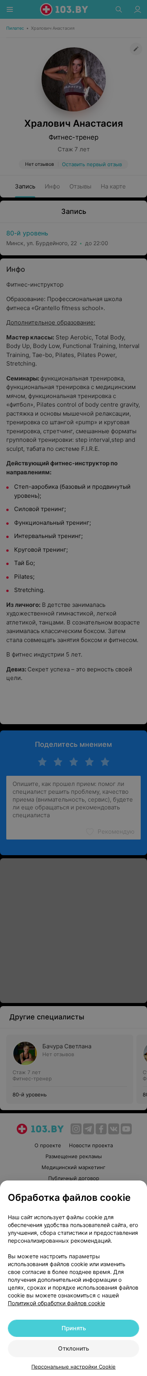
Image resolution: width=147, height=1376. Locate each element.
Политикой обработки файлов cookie (56, 1303)
